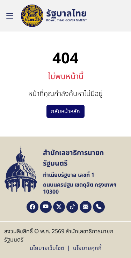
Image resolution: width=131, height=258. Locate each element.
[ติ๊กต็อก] (72, 207)
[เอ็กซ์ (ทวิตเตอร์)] (59, 207)
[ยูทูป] (46, 207)
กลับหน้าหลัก (65, 111)
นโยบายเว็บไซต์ (47, 248)
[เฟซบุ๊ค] (32, 207)
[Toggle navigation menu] (9, 15)
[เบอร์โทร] (99, 207)
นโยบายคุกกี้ (87, 248)
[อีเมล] (86, 207)
